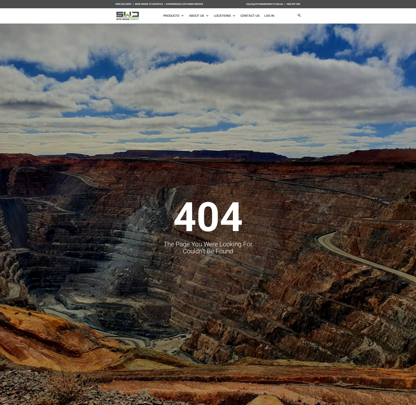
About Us (196, 15)
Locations (222, 15)
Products (171, 15)
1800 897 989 (293, 4)
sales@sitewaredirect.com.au (264, 4)
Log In (269, 15)
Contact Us (250, 15)
